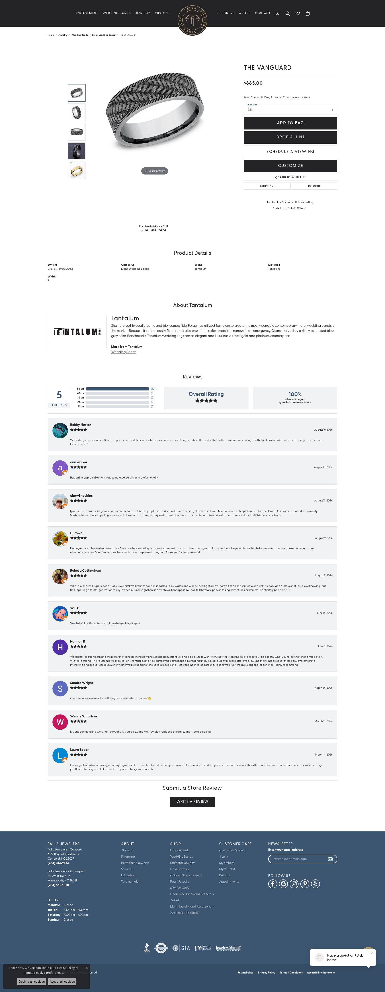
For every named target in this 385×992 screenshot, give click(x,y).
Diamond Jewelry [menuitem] (182, 863)
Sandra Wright (81, 683)
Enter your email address (285, 849)
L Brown (76, 533)
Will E (74, 608)
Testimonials (129, 881)
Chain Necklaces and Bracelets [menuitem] (192, 894)
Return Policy (246, 972)
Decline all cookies (32, 981)
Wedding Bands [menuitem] (181, 856)
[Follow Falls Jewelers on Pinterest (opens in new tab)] (304, 883)
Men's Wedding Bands (103, 35)
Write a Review (192, 802)
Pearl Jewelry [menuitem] (179, 881)
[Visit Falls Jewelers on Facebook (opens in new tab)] (272, 883)
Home (51, 35)
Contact (262, 13)
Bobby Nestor (80, 425)
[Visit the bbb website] (146, 948)
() (153, 389)
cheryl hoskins (81, 496)
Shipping (267, 186)
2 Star (80, 402)
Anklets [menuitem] (175, 900)
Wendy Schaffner (83, 716)
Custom (162, 13)
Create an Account (232, 850)
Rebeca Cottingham (85, 571)
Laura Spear (79, 750)
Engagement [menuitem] (179, 850)
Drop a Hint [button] (290, 137)
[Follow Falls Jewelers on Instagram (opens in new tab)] (294, 883)
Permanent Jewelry (135, 863)
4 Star (80, 393)
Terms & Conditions (291, 972)
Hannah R (77, 641)
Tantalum (200, 269)
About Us (127, 850)
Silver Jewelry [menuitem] (179, 888)
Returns (314, 186)
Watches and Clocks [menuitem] (184, 913)
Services (127, 869)
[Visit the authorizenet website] (161, 948)
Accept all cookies (62, 981)
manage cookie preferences (43, 972)
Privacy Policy (266, 972)
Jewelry (142, 13)
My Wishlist (227, 869)
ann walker (78, 462)
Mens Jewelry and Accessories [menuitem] (191, 906)
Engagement (87, 13)
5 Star (80, 389)
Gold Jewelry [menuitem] (179, 869)
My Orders (226, 863)
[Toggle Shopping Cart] (308, 13)
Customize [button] (290, 166)
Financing (128, 856)
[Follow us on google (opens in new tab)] (283, 883)
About (244, 13)
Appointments (229, 881)
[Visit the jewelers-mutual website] (228, 948)
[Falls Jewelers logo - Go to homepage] (192, 20)
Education (128, 875)
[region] (154, 132)
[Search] (288, 13)
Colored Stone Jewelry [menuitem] (186, 875)
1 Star (81, 406)
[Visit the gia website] (181, 948)
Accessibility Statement (321, 972)
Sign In (223, 856)
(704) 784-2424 (153, 230)
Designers (226, 13)
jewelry (62, 35)
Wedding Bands (117, 13)
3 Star (80, 397)
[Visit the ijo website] (203, 948)
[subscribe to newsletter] (330, 859)
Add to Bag (290, 123)
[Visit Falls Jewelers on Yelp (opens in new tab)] (315, 883)
